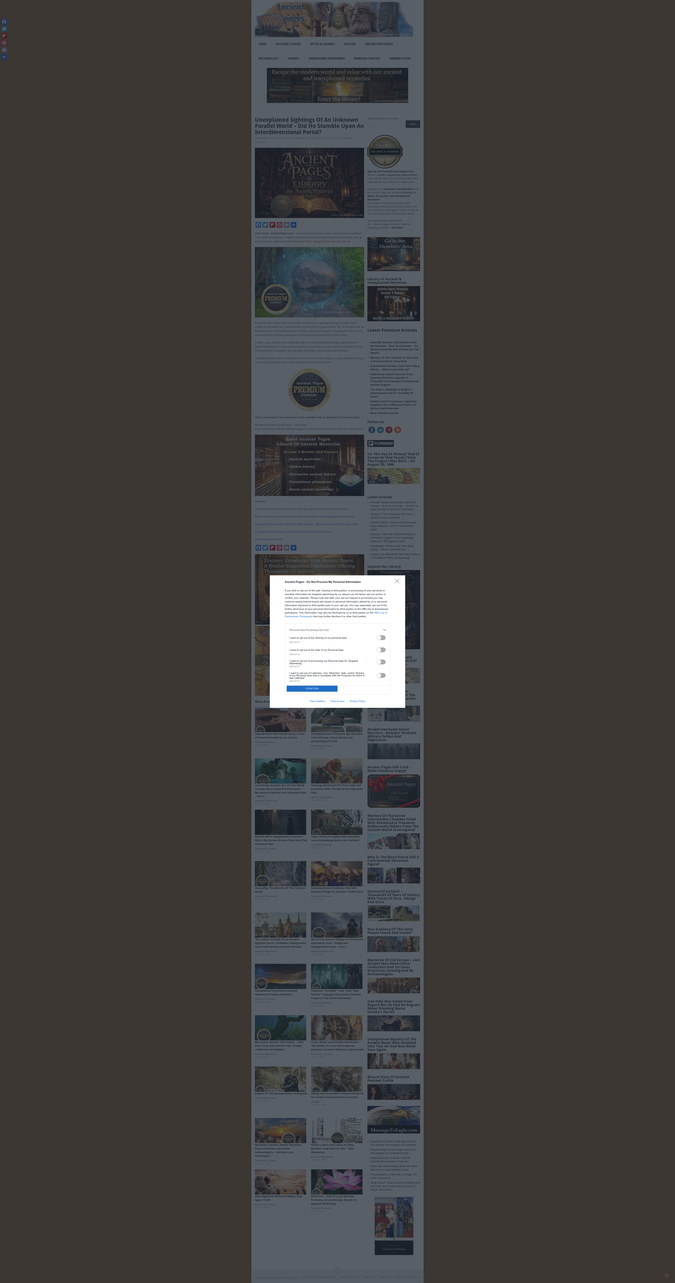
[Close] (398, 582)
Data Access (337, 701)
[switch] (381, 637)
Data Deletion (317, 701)
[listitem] (337, 630)
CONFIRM (312, 688)
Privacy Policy (357, 701)
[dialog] (337, 641)
